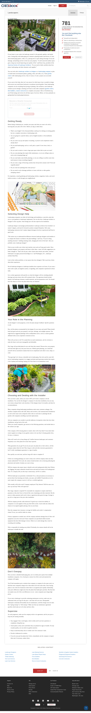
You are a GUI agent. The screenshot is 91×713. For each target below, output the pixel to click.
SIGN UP (66, 57)
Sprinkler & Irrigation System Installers (68, 652)
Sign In (55, 5)
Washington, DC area (77, 695)
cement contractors (21, 90)
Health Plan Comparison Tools (58, 689)
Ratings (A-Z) (32, 683)
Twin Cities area (76, 693)
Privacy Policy (10, 691)
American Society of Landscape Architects (19, 65)
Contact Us (10, 683)
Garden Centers (9, 654)
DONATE (51, 704)
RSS (30, 693)
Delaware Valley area (77, 687)
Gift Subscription (54, 687)
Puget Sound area (76, 689)
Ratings (82, 12)
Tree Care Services (10, 658)
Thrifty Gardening (9, 656)
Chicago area (75, 685)
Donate (49, 5)
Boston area (75, 683)
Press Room (32, 687)
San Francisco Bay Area (78, 691)
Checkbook (53, 683)
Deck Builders (35, 658)
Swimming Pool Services (65, 656)
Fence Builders (36, 656)
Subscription (32, 685)
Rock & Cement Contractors (39, 661)
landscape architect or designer (27, 71)
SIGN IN (78, 57)
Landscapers (13, 13)
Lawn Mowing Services (38, 652)
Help (8, 685)
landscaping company (45, 71)
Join (62, 5)
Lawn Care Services (10, 661)
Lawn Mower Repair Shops (39, 654)
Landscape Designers (10, 652)
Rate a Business (33, 691)
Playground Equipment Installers (67, 654)
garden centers (49, 88)
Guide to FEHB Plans (55, 685)
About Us (9, 687)
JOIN (37, 704)
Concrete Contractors (64, 658)
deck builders (11, 90)
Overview (73, 12)
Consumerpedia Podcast (56, 691)
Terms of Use (10, 689)
